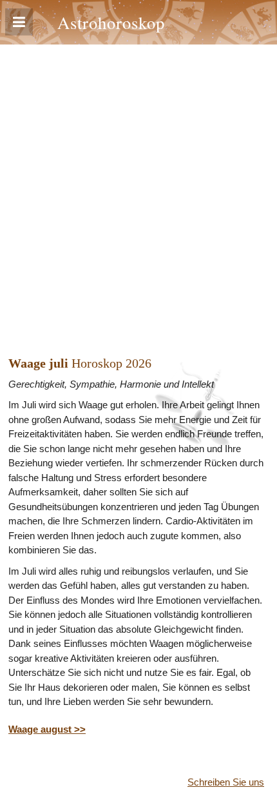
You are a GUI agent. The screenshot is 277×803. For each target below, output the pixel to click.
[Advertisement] (138, 189)
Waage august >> (47, 729)
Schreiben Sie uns (225, 782)
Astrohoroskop (111, 22)
